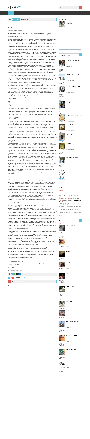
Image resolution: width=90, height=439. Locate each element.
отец (60, 207)
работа (72, 207)
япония (67, 215)
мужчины (74, 206)
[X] (16, 274)
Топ (60, 223)
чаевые (13, 270)
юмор (64, 215)
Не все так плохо (70, 172)
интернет (76, 201)
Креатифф (10, 30)
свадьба (60, 210)
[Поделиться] (24, 277)
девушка (61, 198)
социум (69, 212)
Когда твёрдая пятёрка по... (73, 134)
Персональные (24, 19)
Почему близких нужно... (72, 102)
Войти (69, 1)
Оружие (68, 251)
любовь (65, 205)
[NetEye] (15, 7)
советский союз (62, 212)
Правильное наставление (73, 60)
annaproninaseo (62, 121)
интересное (71, 201)
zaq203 (60, 66)
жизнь (61, 202)
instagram (60, 195)
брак (60, 197)
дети (74, 198)
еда (63, 200)
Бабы (78, 195)
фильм (67, 214)
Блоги (16, 13)
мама (72, 204)
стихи (79, 212)
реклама (61, 209)
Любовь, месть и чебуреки (73, 74)
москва (77, 204)
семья (70, 210)
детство (77, 198)
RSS (59, 28)
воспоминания (73, 197)
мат (74, 204)
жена (65, 200)
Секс (67, 239)
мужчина (68, 206)
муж (64, 206)
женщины (77, 200)
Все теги (61, 190)
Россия (70, 209)
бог (79, 195)
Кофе (71, 203)
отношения (64, 208)
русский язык (75, 209)
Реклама (35, 13)
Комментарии (62, 58)
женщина (70, 200)
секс (64, 211)
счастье (60, 214)
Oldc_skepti (61, 140)
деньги (70, 198)
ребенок (76, 207)
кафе (17, 270)
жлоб (21, 270)
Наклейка (68, 143)
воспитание (67, 197)
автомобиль (65, 195)
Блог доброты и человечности (70, 226)
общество (79, 206)
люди (70, 204)
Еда (67, 273)
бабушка (74, 195)
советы (66, 212)
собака (76, 210)
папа (69, 207)
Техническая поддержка (73, 321)
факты (64, 214)
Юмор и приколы (71, 286)
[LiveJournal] (18, 274)
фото (70, 214)
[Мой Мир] (20, 274)
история (60, 203)
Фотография (69, 261)
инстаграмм (66, 201)
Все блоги (61, 371)
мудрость (61, 206)
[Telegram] (13, 274)
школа (60, 215)
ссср (73, 212)
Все (10, 19)
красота (73, 203)
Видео (67, 310)
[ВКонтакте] (9, 274)
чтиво (79, 214)
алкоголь (70, 195)
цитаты (75, 214)
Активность (28, 13)
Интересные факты (71, 335)
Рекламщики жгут (71, 349)
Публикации (70, 58)
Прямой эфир (64, 55)
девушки (66, 198)
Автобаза (68, 361)
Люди (21, 13)
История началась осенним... (74, 115)
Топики (11, 13)
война (62, 197)
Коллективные (15, 19)
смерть (73, 210)
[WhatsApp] (14, 274)
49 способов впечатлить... (73, 157)
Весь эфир (61, 183)
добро (60, 200)
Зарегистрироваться (76, 1)
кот (69, 203)
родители (65, 209)
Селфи (67, 210)
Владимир (17, 277)
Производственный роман (73, 86)
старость (76, 212)
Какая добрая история (72, 124)
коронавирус (65, 203)
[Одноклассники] (11, 274)
